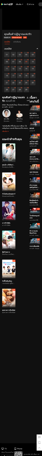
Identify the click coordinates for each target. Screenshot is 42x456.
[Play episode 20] (32, 75)
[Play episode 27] (13, 89)
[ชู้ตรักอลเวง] (8, 240)
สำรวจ (31, 4)
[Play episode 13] (20, 68)
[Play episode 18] (20, 75)
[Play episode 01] (7, 54)
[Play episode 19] (26, 75)
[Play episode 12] (13, 68)
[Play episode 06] (7, 61)
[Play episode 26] (7, 89)
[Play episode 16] (7, 75)
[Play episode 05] (32, 54)
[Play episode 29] (26, 89)
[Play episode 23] (20, 82)
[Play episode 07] (13, 61)
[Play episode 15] (32, 68)
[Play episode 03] (20, 54)
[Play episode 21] (7, 82)
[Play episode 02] (13, 54)
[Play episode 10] (32, 61)
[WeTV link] (7, 4)
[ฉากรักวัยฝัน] (8, 211)
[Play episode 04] (26, 54)
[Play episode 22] (13, 82)
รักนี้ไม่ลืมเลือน (7, 281)
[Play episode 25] (32, 82)
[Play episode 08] (20, 61)
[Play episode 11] (7, 68)
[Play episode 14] (26, 68)
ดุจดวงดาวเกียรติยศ (8, 310)
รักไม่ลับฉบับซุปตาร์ (8, 194)
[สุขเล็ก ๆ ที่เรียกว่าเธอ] (8, 152)
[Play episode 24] (26, 82)
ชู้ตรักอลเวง (6, 252)
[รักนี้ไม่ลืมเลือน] (8, 269)
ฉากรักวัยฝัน (6, 223)
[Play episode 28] (20, 89)
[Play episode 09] (26, 61)
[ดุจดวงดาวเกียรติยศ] (8, 298)
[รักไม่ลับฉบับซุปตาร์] (8, 181)
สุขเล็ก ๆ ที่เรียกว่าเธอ (9, 165)
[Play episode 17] (13, 75)
